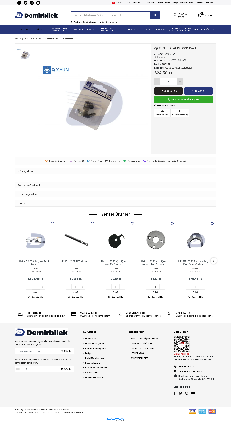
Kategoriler (136, 332)
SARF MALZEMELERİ (140, 358)
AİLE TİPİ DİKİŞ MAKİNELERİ (143, 348)
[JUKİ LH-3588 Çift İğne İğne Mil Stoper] (115, 239)
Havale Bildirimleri (94, 377)
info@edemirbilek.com (190, 371)
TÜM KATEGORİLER (33, 29)
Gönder (68, 350)
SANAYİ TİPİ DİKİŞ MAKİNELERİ (144, 338)
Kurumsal (89, 332)
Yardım (199, 2)
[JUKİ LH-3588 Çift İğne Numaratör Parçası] (155, 239)
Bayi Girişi (150, 2)
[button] (205, 15)
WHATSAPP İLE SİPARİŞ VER (185, 99)
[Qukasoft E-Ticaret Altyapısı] (115, 419)
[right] (214, 260)
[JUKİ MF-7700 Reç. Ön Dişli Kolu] (35, 239)
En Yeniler (75, 22)
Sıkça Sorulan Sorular (183, 2)
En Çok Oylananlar (108, 22)
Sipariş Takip (164, 2)
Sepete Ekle (170, 91)
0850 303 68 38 (186, 366)
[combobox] (18, 369)
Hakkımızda (91, 338)
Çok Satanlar (89, 22)
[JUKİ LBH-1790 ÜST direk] (75, 239)
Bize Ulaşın (181, 332)
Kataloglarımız (92, 362)
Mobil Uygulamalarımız (97, 358)
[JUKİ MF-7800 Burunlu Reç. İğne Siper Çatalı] (195, 239)
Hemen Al (199, 91)
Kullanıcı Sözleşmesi (95, 348)
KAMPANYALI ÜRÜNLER (141, 343)
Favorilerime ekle (166, 105)
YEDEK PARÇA (137, 353)
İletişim (209, 2)
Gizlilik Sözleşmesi (94, 343)
